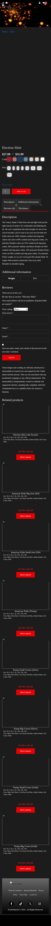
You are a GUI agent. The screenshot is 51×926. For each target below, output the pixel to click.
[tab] (9, 202)
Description (9, 202)
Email (5, 336)
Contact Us (33, 895)
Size (4, 167)
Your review (7, 313)
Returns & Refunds (30, 890)
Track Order (23, 895)
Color (4, 159)
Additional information (28, 202)
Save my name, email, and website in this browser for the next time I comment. (24, 350)
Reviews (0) (9, 208)
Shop (12, 31)
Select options (25, 457)
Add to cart (21, 191)
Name (5, 328)
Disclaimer (23, 208)
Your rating (8, 309)
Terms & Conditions (15, 890)
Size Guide (7, 184)
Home (5, 31)
